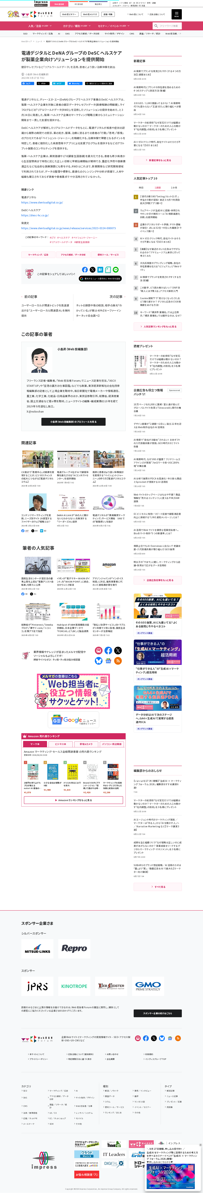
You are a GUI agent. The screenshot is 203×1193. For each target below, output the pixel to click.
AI (59, 33)
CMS (132, 33)
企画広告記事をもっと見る (160, 580)
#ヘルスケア (63, 237)
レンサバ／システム (84, 1112)
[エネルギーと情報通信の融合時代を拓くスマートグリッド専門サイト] (141, 1155)
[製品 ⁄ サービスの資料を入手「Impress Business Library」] (86, 1166)
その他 (79, 1123)
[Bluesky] (162, 1038)
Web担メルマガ (90, 14)
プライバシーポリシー (39, 1059)
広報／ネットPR (30, 1118)
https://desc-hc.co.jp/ (35, 215)
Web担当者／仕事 (174, 33)
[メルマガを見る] (138, 1038)
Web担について (136, 14)
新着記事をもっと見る (160, 160)
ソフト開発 (123, 3)
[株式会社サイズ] (111, 986)
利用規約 (149, 1054)
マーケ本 (34, 744)
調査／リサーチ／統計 (149, 33)
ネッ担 (55, 659)
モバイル (79, 1118)
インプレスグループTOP (155, 1059)
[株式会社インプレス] (44, 1161)
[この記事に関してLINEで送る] (116, 270)
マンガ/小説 (139, 1101)
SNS (67, 33)
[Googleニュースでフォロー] (170, 1038)
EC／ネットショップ (58, 1118)
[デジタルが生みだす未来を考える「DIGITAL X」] (114, 1166)
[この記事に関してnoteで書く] (108, 269)
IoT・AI (132, 3)
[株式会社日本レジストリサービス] (37, 986)
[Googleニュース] (108, 661)
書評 (136, 1096)
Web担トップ (26, 41)
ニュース (39, 41)
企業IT (115, 3)
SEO (25, 33)
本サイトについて (37, 1054)
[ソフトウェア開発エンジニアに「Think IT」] (114, 1145)
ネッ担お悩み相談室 (70, 659)
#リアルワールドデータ (61, 242)
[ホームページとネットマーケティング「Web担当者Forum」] (141, 1145)
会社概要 (111, 1059)
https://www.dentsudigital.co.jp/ (42, 202)
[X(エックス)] (118, 650)
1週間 (158, 187)
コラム (107, 1101)
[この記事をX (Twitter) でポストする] (92, 270)
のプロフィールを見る (73, 421)
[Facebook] (108, 650)
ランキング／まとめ (113, 1112)
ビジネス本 (60, 744)
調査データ (109, 1096)
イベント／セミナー (142, 1107)
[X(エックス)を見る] (154, 1038)
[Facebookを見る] (146, 1038)
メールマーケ (29, 1123)
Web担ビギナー (69, 14)
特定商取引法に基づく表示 (80, 1059)
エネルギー (116, 6)
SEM (51, 1123)
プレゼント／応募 (174, 1101)
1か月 (174, 187)
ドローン (126, 6)
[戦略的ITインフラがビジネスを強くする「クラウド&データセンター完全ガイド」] (86, 1145)
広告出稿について (157, 14)
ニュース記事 (172, 1096)
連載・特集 (108, 14)
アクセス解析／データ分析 (87, 33)
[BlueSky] (99, 661)
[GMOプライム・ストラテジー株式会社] (148, 986)
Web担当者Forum (36, 14)
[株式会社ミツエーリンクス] (37, 949)
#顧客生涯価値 (82, 242)
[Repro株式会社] (74, 949)
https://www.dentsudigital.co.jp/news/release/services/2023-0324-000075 (68, 228)
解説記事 (171, 1090)
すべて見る (160, 886)
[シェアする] (85, 270)
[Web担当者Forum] (36, 1040)
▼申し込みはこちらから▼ (160, 1162)
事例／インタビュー (142, 1090)
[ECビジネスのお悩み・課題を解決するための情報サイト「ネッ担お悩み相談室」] (86, 1176)
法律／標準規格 (30, 1112)
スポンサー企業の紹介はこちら (157, 1013)
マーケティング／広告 (43, 33)
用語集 (170, 1107)
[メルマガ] (99, 650)
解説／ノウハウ (111, 1090)
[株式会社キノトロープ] (74, 986)
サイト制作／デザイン (115, 33)
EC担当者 (79, 4)
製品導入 (98, 4)
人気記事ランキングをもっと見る (160, 326)
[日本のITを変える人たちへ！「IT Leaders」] (114, 1155)
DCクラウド (141, 3)
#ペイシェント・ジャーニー (84, 237)
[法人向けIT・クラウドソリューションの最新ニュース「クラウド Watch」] (86, 1155)
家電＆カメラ (86, 744)
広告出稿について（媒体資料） (81, 1054)
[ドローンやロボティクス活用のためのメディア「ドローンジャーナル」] (141, 1166)
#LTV (52, 237)
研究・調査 (151, 3)
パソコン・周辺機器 (111, 744)
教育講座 (134, 6)
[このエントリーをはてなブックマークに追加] (100, 270)
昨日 (141, 187)
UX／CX (53, 1112)
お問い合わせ (113, 1054)
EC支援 (142, 6)
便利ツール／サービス (114, 1107)
